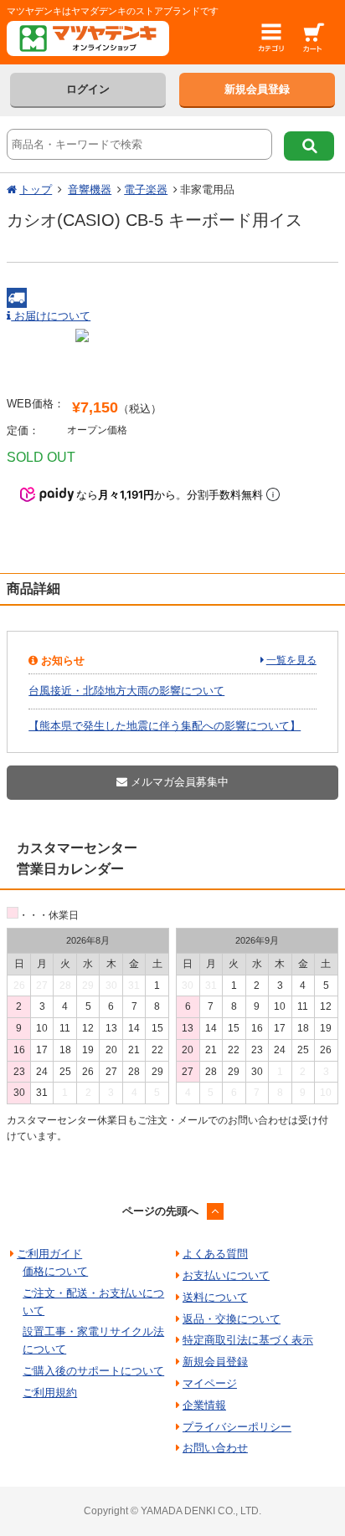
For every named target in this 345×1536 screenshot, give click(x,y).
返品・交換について (232, 1319)
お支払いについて (226, 1275)
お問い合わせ (215, 1447)
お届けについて (50, 316)
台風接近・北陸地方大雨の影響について (126, 690)
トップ (35, 189)
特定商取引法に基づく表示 (248, 1340)
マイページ (210, 1383)
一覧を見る (291, 660)
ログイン (88, 89)
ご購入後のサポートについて (93, 1370)
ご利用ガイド (49, 1253)
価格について (55, 1271)
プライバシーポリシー (237, 1427)
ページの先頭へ (160, 1211)
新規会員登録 (257, 89)
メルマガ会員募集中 (178, 782)
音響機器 (89, 189)
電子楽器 (145, 189)
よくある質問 (215, 1253)
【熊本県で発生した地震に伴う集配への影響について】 (164, 725)
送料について (215, 1297)
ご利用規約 (50, 1392)
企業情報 (204, 1405)
